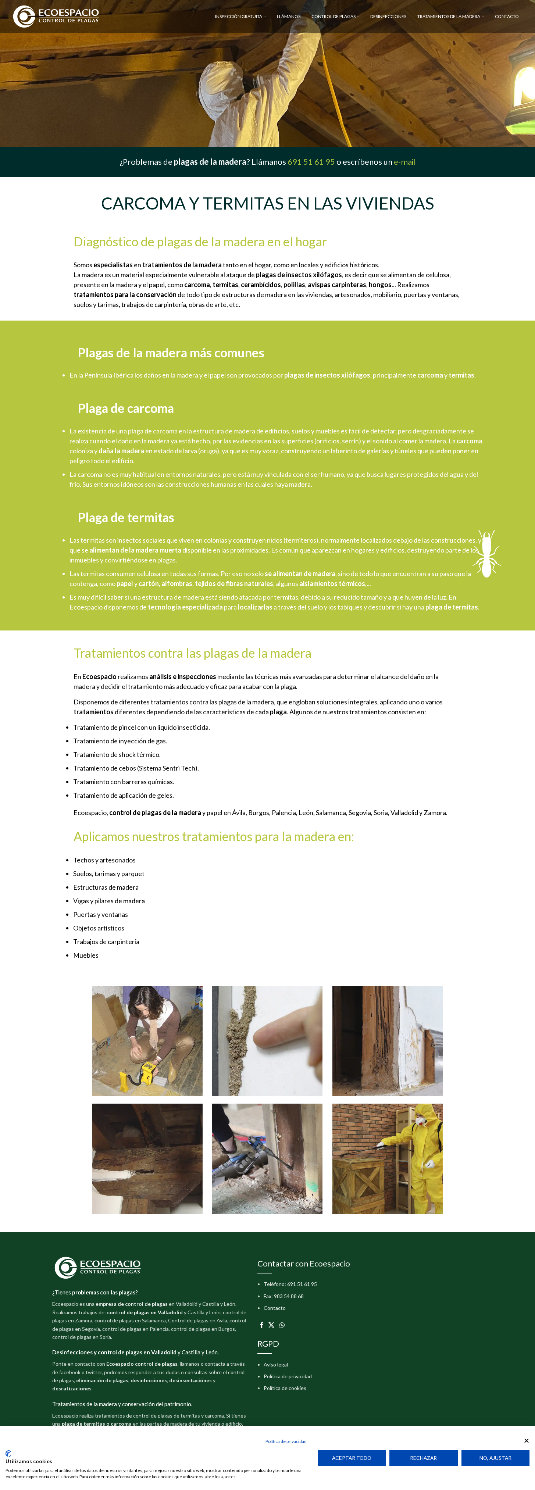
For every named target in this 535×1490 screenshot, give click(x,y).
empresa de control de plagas (132, 1304)
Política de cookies (285, 1388)
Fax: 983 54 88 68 (284, 1296)
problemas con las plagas (103, 1292)
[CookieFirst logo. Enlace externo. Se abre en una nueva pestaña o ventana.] (8, 1453)
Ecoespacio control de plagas (142, 1364)
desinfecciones (149, 1380)
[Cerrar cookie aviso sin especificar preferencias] (526, 1440)
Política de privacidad (288, 1376)
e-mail (405, 162)
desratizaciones (72, 1388)
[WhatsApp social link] (282, 1325)
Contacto (275, 1308)
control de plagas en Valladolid (145, 1312)
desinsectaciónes (190, 1380)
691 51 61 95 (311, 162)
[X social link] (271, 1325)
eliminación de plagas (102, 1380)
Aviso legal (276, 1364)
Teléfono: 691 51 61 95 (290, 1284)
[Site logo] (57, 16)
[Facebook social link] (261, 1325)
